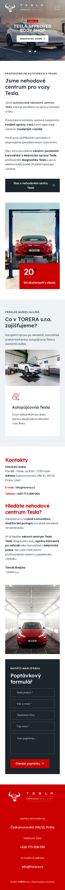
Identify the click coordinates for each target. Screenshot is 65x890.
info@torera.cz (25, 487)
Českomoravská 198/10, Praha (32, 827)
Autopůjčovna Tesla (31, 407)
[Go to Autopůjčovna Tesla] (32, 368)
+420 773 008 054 (28, 494)
